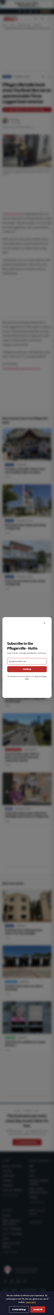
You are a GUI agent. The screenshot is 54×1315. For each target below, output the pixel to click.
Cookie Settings (19, 1309)
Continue (27, 669)
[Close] (44, 623)
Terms (36, 676)
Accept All (37, 1309)
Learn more (31, 1302)
